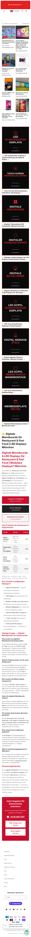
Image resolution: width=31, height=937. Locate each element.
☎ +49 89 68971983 (15, 817)
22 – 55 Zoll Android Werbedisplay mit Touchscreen (21, 70)
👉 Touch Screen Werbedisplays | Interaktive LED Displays (14, 192)
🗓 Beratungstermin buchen (15, 824)
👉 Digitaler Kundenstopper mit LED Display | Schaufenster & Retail (15, 258)
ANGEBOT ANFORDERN (15, 500)
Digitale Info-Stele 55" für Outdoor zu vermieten (8, 70)
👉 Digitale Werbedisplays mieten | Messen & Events (15, 425)
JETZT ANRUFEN (15, 509)
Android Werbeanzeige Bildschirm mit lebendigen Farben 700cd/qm (8, 115)
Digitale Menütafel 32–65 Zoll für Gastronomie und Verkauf (8, 42)
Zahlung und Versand (9, 867)
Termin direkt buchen (21, 760)
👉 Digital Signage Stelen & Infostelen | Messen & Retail (12, 358)
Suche (5, 874)
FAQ (5, 871)
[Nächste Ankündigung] (27, 5)
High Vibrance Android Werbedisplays (22, 93)
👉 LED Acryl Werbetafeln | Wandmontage (12, 391)
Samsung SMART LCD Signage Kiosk (8, 93)
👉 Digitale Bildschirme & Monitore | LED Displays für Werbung (15, 291)
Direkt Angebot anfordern (15, 832)
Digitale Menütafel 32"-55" (6, 539)
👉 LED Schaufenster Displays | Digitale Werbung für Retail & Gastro (13, 157)
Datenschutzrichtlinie (9, 855)
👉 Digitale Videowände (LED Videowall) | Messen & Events (13, 225)
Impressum (6, 851)
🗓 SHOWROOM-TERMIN (15, 518)
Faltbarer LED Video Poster (6, 568)
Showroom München (9, 878)
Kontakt (6, 882)
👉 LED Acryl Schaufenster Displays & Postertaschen (12, 325)
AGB (5, 859)
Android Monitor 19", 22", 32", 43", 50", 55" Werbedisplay (22, 115)
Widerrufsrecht (7, 863)
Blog (5, 886)
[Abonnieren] (25, 897)
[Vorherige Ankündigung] (4, 5)
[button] (4, 11)
